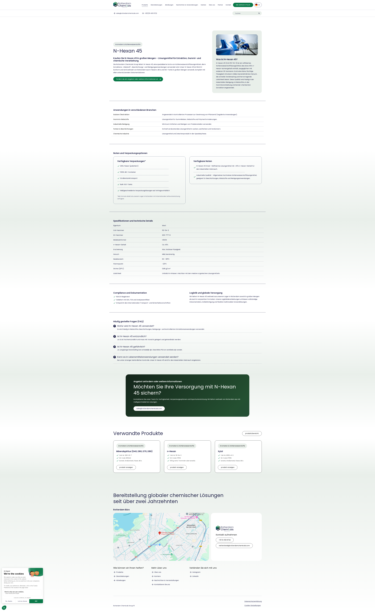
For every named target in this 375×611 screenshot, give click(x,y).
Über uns (212, 5)
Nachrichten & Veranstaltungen (187, 5)
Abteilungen (169, 5)
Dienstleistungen (156, 5)
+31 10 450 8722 (225, 540)
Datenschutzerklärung (253, 601)
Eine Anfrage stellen (243, 5)
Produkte (145, 5)
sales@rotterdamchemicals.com (127, 13)
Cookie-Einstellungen (252, 605)
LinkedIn (195, 576)
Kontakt (228, 5)
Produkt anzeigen (126, 467)
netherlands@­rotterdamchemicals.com (234, 545)
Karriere (203, 5)
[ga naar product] (136, 457)
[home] (122, 5)
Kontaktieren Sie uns (162, 584)
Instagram (196, 572)
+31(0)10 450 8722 (151, 13)
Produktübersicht (252, 433)
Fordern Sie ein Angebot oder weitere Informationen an (137, 79)
